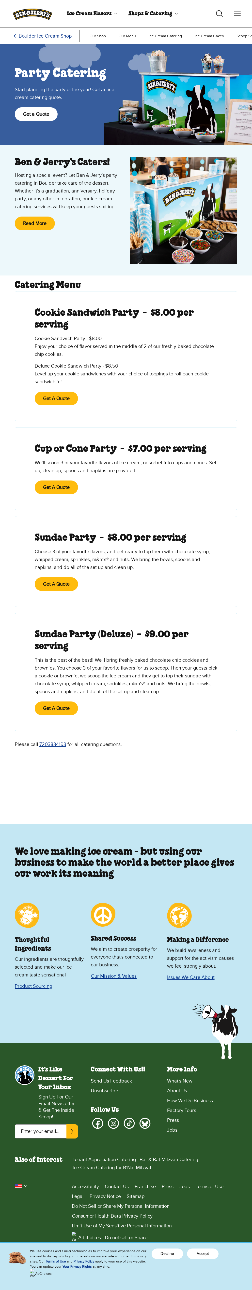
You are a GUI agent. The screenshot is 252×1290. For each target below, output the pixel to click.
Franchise (145, 1187)
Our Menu (127, 36)
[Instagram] (113, 1123)
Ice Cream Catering (165, 36)
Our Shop (98, 36)
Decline (167, 1253)
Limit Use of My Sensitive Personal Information (122, 1226)
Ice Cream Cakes (209, 36)
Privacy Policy (84, 1261)
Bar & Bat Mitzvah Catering (169, 1160)
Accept (203, 1253)
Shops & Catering (150, 13)
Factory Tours (181, 1110)
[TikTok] (129, 1123)
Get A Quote (56, 398)
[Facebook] (98, 1123)
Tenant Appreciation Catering (104, 1160)
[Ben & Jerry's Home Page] (32, 14)
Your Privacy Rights (77, 1266)
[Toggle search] (219, 14)
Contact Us (117, 1187)
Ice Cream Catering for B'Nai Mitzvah (113, 1168)
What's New (179, 1081)
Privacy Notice (105, 1196)
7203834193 (52, 744)
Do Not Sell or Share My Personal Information (121, 1206)
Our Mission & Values (114, 976)
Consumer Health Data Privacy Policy (112, 1216)
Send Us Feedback (111, 1081)
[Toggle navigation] (237, 14)
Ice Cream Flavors (89, 13)
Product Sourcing (33, 986)
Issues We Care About (191, 977)
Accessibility (85, 1187)
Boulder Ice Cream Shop (45, 36)
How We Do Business (190, 1101)
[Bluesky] (145, 1123)
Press (173, 1120)
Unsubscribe (104, 1091)
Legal (78, 1196)
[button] (21, 1186)
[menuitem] (90, 14)
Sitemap (135, 1196)
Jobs (172, 1130)
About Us (177, 1091)
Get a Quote (36, 114)
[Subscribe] (72, 1131)
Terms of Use (209, 1187)
